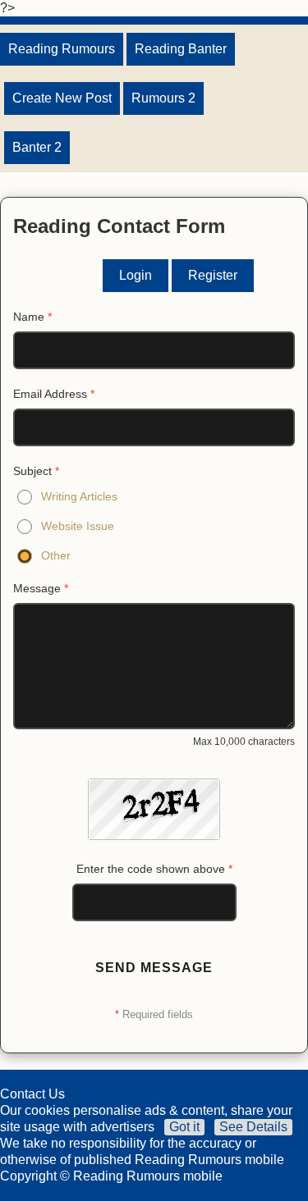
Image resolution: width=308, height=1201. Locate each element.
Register (212, 275)
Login (135, 275)
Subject (36, 470)
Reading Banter (181, 49)
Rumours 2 (163, 98)
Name (32, 316)
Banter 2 (37, 147)
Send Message (154, 968)
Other (56, 555)
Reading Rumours (61, 49)
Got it (184, 1127)
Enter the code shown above (154, 868)
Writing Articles (79, 496)
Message (40, 588)
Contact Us (32, 1094)
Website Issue (77, 525)
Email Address (53, 393)
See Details (253, 1127)
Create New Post (62, 98)
